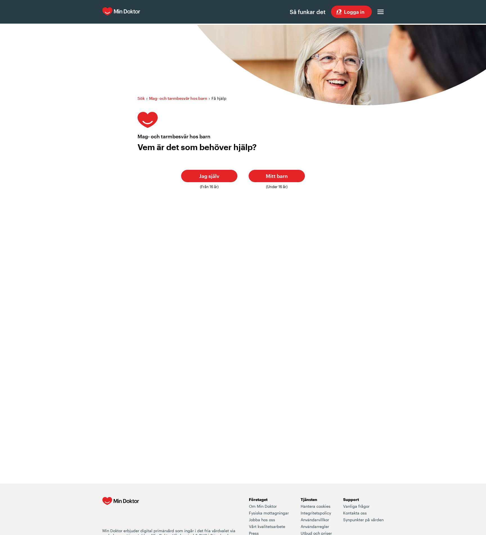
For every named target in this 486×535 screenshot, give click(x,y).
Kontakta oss (355, 513)
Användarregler (315, 526)
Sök (141, 98)
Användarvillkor (315, 519)
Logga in (354, 12)
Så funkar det (307, 11)
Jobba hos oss (262, 519)
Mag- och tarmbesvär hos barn (178, 98)
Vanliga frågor (356, 506)
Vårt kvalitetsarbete (267, 526)
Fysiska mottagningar (269, 513)
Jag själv (209, 176)
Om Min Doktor (263, 506)
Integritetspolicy (316, 513)
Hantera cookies (315, 506)
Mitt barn (277, 176)
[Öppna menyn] (380, 12)
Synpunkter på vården (363, 519)
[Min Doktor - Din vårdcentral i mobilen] (120, 512)
